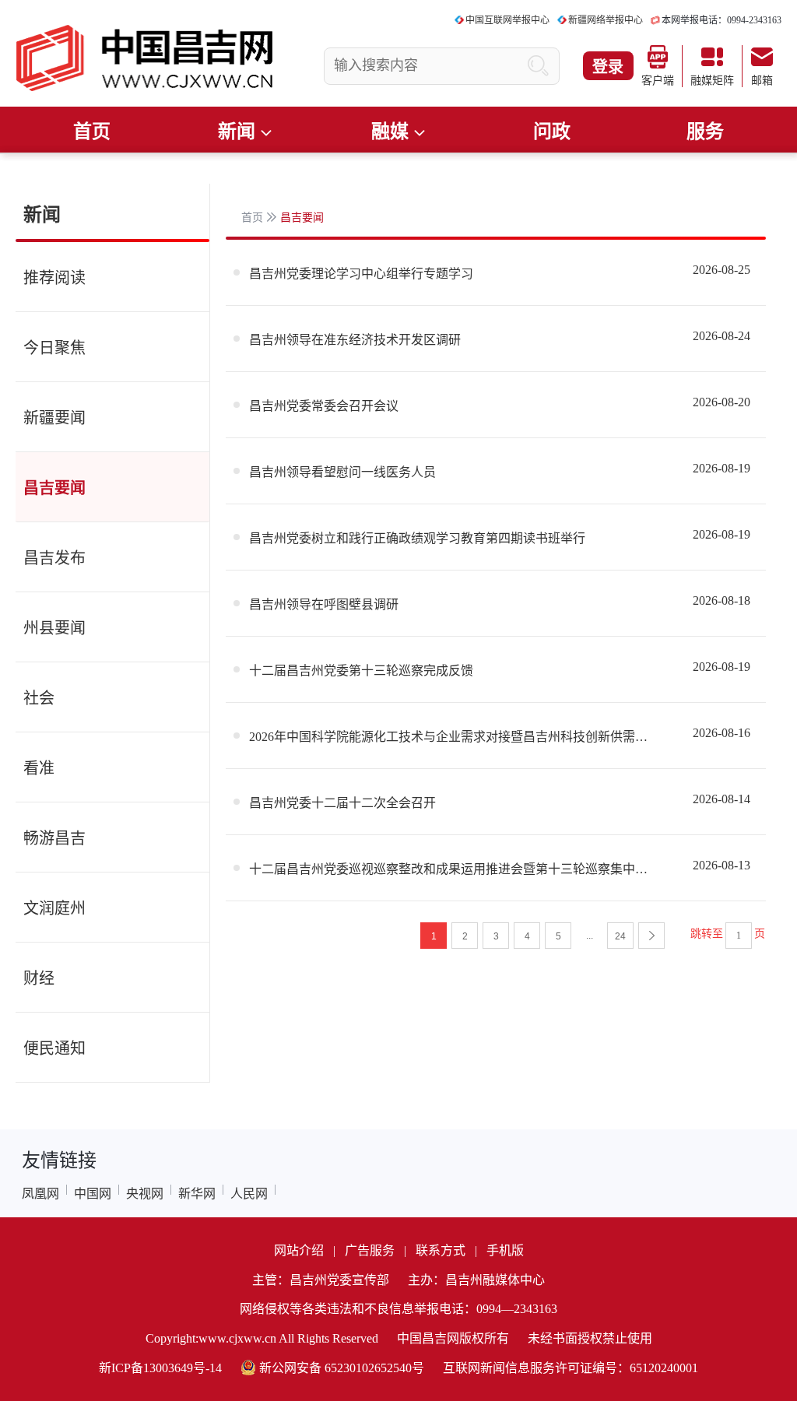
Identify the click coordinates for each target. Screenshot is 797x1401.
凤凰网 (40, 1193)
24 (620, 936)
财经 (38, 978)
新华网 (197, 1193)
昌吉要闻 (54, 488)
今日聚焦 (54, 347)
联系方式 (440, 1250)
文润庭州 (54, 908)
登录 (607, 66)
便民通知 (54, 1048)
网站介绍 (299, 1250)
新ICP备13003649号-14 (160, 1368)
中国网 (92, 1193)
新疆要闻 (54, 418)
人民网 (249, 1193)
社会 (38, 698)
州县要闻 (54, 628)
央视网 (144, 1193)
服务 (705, 131)
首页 (92, 131)
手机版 (505, 1250)
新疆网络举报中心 (605, 20)
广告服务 (370, 1250)
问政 (552, 131)
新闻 (42, 215)
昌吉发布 (54, 558)
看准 (38, 768)
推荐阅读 (54, 277)
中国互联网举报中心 (507, 20)
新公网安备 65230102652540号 (341, 1368)
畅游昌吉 (54, 838)
